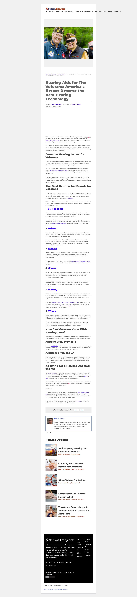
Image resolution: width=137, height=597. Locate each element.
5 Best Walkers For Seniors (71, 480)
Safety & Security (67, 11)
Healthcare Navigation (77, 469)
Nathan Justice (57, 104)
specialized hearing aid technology (59, 170)
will (69, 383)
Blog (78, 553)
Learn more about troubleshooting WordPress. (56, 589)
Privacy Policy (87, 540)
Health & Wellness (53, 11)
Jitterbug (70, 198)
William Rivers (76, 104)
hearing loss (88, 137)
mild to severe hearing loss (65, 305)
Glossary (80, 556)
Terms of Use (88, 546)
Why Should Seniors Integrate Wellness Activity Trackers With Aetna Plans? (74, 510)
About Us (80, 539)
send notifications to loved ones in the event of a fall (65, 302)
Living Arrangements (83, 11)
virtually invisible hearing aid (59, 223)
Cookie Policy (87, 551)
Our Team (79, 543)
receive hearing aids (52, 373)
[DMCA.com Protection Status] (50, 577)
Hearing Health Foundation (52, 140)
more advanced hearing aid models (80, 261)
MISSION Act (54, 346)
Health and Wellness (51, 74)
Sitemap (88, 555)
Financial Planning (99, 11)
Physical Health (61, 74)
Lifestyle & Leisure (114, 11)
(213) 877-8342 (51, 565)
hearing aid (78, 401)
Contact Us (80, 549)
